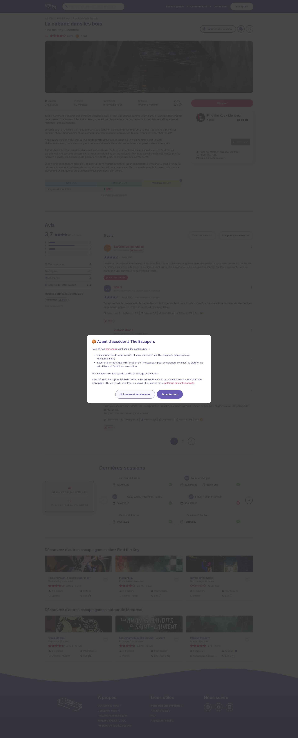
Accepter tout (169, 394)
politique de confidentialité (179, 383)
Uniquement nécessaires (135, 394)
